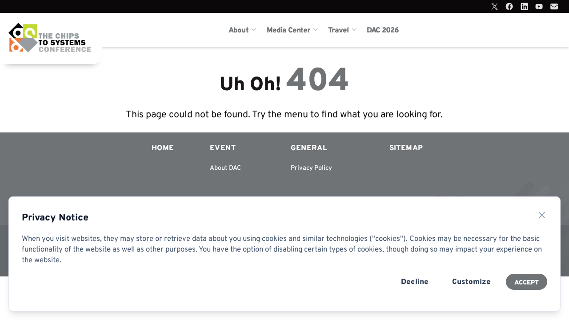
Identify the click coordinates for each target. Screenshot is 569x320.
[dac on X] (494, 6)
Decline (415, 281)
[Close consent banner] (542, 215)
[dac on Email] (554, 6)
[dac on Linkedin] (524, 6)
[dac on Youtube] (539, 6)
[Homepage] (37, 30)
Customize (471, 281)
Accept (526, 282)
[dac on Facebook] (509, 6)
